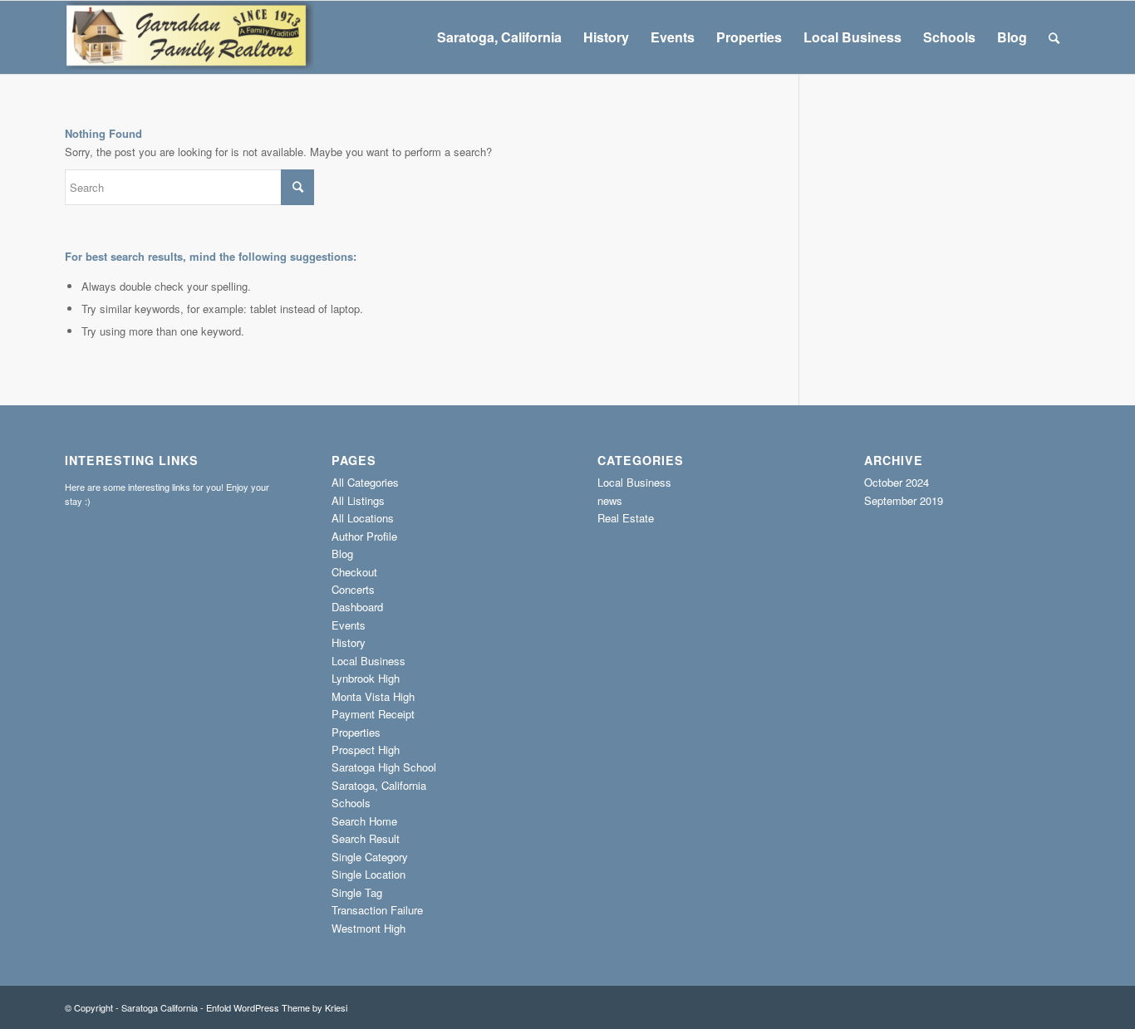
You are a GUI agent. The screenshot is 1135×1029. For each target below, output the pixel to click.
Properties (356, 732)
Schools (351, 803)
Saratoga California (159, 1007)
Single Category (370, 857)
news (609, 500)
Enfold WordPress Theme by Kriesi (276, 1007)
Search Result (366, 838)
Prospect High (366, 749)
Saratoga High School (384, 767)
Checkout (354, 572)
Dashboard (357, 607)
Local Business (368, 661)
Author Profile (364, 536)
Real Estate (625, 518)
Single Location (368, 874)
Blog (342, 553)
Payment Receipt (373, 714)
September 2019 (903, 500)
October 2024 (896, 482)
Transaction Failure (377, 910)
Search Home (364, 821)
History (349, 642)
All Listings (358, 500)
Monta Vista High (373, 696)
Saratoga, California (379, 785)
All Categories (365, 482)
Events (349, 625)
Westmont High (368, 928)
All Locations (363, 518)
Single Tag (357, 892)
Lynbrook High (366, 678)
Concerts (353, 589)
